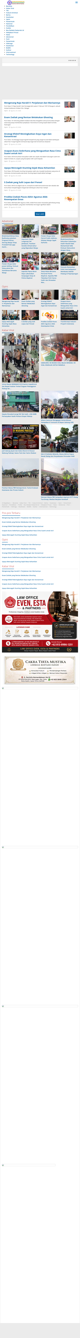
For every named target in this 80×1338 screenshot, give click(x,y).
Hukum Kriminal (37, 503)
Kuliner (35, 507)
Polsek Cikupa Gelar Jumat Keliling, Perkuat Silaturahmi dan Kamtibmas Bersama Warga (10, 268)
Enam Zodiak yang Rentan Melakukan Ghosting (28, 117)
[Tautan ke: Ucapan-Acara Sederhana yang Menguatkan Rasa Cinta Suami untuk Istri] (69, 152)
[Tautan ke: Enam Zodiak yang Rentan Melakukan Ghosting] (69, 119)
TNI (29, 503)
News (55, 505)
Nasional (4, 505)
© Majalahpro (6, 503)
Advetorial (62, 505)
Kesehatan (53, 503)
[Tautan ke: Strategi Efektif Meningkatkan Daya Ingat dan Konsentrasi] (69, 135)
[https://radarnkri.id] (16, 2)
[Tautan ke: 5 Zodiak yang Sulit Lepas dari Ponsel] (69, 184)
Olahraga (14, 507)
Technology (53, 507)
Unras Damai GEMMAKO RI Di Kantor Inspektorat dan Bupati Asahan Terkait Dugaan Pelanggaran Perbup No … (19, 386)
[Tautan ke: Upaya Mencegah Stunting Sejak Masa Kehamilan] (69, 169)
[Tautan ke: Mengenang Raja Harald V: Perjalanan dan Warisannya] (69, 104)
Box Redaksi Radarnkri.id (31, 505)
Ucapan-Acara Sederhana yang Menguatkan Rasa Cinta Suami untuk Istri (32, 152)
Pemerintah (67, 503)
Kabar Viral (23, 503)
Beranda (15, 503)
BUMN (29, 507)
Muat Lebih (40, 214)
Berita (46, 503)
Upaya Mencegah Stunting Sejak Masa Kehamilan (29, 167)
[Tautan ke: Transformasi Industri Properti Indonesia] (69, 315)
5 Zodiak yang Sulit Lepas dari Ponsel (23, 182)
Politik (20, 505)
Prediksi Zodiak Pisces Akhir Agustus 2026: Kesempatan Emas (26, 198)
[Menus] (76, 2)
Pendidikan (12, 505)
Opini (6, 111)
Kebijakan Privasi (46, 505)
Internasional (43, 507)
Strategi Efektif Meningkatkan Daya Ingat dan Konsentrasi (27, 135)
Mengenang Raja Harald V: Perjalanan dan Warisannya (32, 102)
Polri (68, 505)
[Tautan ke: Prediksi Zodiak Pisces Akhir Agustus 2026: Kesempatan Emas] (69, 198)
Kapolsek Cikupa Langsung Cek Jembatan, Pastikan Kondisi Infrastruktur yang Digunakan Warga (30, 243)
